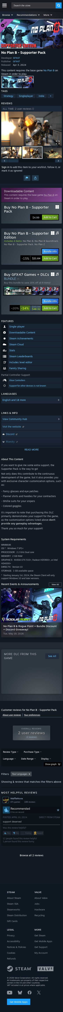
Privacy (11, 935)
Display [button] (45, 758)
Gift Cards (12, 921)
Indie (41, 95)
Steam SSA (12, 903)
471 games (15, 802)
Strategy (8, 95)
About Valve (40, 898)
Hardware (39, 909)
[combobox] (34, 5)
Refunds (11, 958)
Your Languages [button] (19, 774)
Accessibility (13, 941)
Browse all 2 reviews (31, 855)
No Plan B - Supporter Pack (18, 244)
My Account (41, 952)
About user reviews (12, 715)
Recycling (39, 915)
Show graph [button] (51, 764)
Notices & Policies (16, 947)
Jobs (36, 903)
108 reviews (29, 802)
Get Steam (40, 935)
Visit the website (12, 426)
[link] (31, 258)
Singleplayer (26, 95)
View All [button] (55, 584)
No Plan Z (39, 244)
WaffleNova (16, 798)
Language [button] (8, 758)
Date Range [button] (27, 758)
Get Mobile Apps (18, 1001)
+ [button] (50, 95)
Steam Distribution (17, 915)
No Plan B (48, 70)
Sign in (5, 167)
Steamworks (13, 909)
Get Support (40, 947)
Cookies (11, 952)
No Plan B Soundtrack (46, 241)
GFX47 (16, 57)
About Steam (14, 898)
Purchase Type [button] (31, 751)
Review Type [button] (9, 751)
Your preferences (32, 715)
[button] (8, 15)
